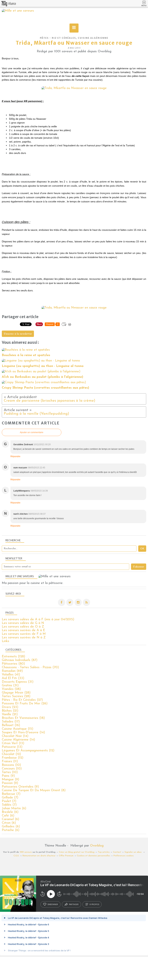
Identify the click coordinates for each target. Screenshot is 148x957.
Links (5, 641)
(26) (24, 703)
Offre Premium (66, 856)
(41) (11, 674)
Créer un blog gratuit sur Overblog (76, 852)
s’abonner (52, 904)
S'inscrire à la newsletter (18, 334)
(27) (22, 700)
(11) (10, 761)
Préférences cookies (124, 856)
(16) (11, 725)
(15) (17, 729)
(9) (8, 776)
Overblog (97, 845)
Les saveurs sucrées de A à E (23, 630)
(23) (10, 707)
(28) (11, 689)
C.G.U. (16, 856)
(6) (14, 808)
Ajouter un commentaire (31, 432)
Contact (117, 852)
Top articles (104, 852)
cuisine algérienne (93, 38)
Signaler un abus (133, 852)
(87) (19, 660)
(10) (11, 765)
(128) (13, 656)
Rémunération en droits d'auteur (39, 856)
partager (74, 904)
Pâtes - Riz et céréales (58, 38)
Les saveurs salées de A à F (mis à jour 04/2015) (38, 619)
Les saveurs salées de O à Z (23, 626)
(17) (11, 721)
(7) (11, 794)
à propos (94, 904)
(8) (34, 790)
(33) (13, 678)
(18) (23, 718)
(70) (30, 667)
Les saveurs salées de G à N (23, 623)
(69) (12, 671)
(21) (10, 711)
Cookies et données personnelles (93, 856)
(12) (28, 750)
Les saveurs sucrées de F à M (24, 634)
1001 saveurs (26, 852)
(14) (23, 732)
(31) (17, 682)
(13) (13, 743)
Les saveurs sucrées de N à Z (24, 637)
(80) (13, 663)
